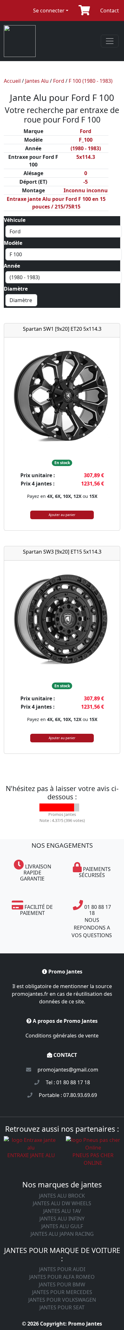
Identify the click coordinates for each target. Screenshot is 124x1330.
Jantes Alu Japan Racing (62, 1233)
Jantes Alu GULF (62, 1226)
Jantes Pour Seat (62, 1307)
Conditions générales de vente (62, 1035)
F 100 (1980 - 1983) (91, 80)
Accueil (12, 80)
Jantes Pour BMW (62, 1284)
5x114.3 (85, 156)
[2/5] (51, 807)
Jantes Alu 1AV (62, 1210)
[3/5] (59, 807)
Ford (58, 80)
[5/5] (75, 807)
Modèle (13, 242)
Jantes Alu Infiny (62, 1218)
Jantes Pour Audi (62, 1269)
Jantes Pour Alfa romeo (62, 1276)
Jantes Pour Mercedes (62, 1292)
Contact (109, 10)
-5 (85, 181)
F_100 (86, 139)
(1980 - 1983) (86, 148)
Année (12, 265)
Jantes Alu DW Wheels (62, 1203)
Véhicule (14, 219)
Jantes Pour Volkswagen (62, 1299)
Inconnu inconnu (86, 190)
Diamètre (16, 288)
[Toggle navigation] (110, 41)
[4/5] (67, 807)
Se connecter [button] (49, 10)
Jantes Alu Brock (62, 1195)
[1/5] (43, 807)
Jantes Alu (37, 80)
